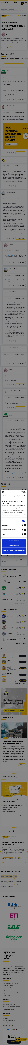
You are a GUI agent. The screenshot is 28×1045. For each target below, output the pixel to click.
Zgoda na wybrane (14, 545)
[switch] (24, 525)
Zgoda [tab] (4, 495)
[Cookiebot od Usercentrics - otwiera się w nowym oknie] (20, 492)
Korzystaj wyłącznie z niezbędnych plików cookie (14, 551)
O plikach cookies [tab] (21, 495)
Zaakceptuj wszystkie (14, 540)
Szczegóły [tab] (12, 495)
